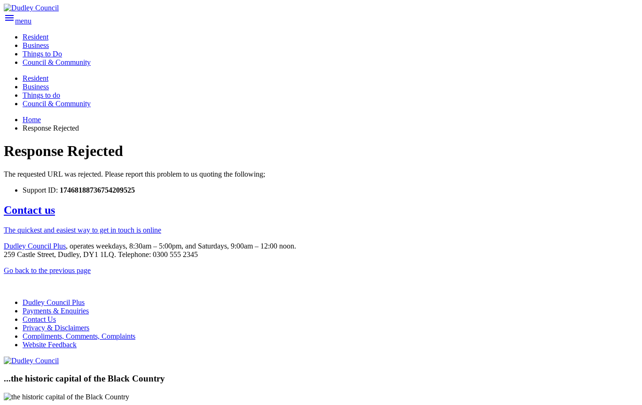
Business (36, 87)
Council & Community (57, 104)
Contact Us (39, 319)
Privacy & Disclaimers (56, 328)
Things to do (41, 95)
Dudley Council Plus (35, 246)
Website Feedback (50, 345)
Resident (35, 78)
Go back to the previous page (47, 270)
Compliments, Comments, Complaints (79, 336)
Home (32, 120)
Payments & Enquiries (56, 311)
